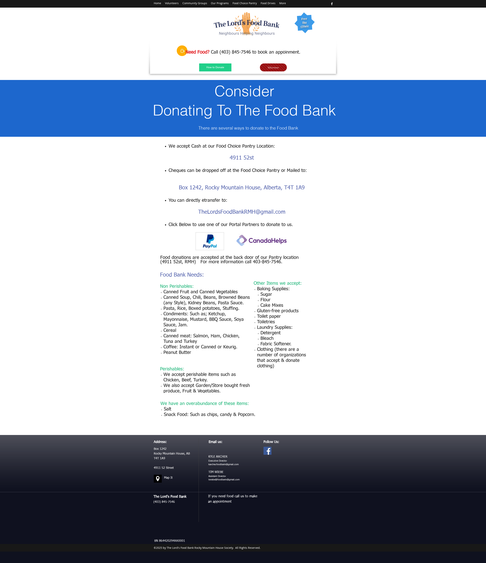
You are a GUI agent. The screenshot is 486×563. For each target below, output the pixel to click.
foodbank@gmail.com (228, 480)
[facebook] (332, 4)
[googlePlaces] (158, 479)
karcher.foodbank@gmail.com (223, 464)
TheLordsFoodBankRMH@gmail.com (241, 212)
